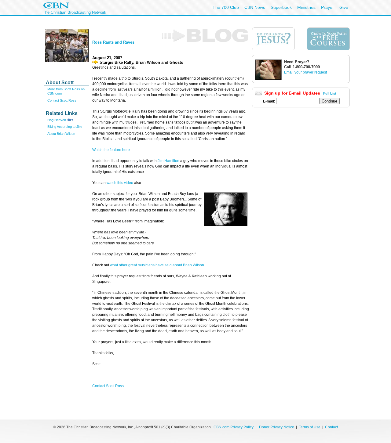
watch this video (120, 183)
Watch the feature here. (111, 150)
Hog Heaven (56, 120)
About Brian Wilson (61, 133)
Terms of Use (310, 427)
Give (343, 7)
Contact (331, 427)
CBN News (254, 7)
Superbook (281, 7)
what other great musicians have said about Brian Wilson (157, 265)
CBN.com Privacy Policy (234, 427)
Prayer (327, 7)
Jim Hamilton (168, 161)
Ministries (306, 7)
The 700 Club (226, 7)
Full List (329, 93)
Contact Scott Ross (61, 100)
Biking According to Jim (64, 126)
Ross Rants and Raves (113, 42)
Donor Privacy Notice (276, 427)
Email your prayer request (305, 72)
